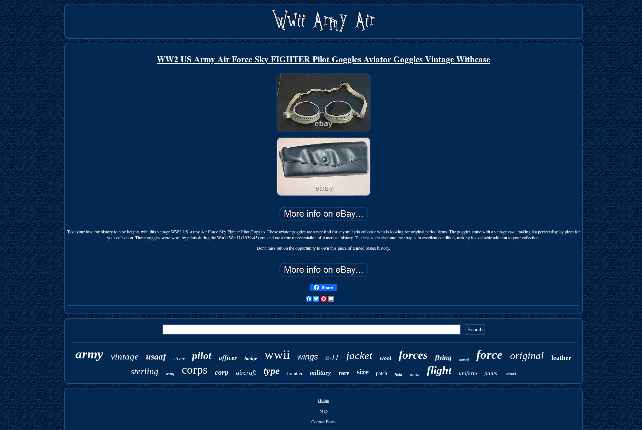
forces (413, 354)
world (414, 374)
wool (385, 358)
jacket (359, 355)
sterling (144, 371)
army (89, 354)
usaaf (156, 356)
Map (324, 411)
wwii (277, 354)
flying (443, 357)
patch (381, 373)
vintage (125, 356)
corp (221, 372)
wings (307, 356)
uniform (468, 373)
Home (323, 400)
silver (179, 358)
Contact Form (323, 421)
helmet (510, 373)
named (464, 360)
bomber (294, 373)
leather (561, 357)
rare (343, 373)
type (271, 370)
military (320, 372)
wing (170, 373)
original (527, 355)
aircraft (246, 372)
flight (439, 370)
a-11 (332, 357)
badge (250, 358)
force (489, 354)
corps (194, 369)
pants (490, 373)
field (398, 374)
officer (228, 357)
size (363, 371)
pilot (201, 355)
